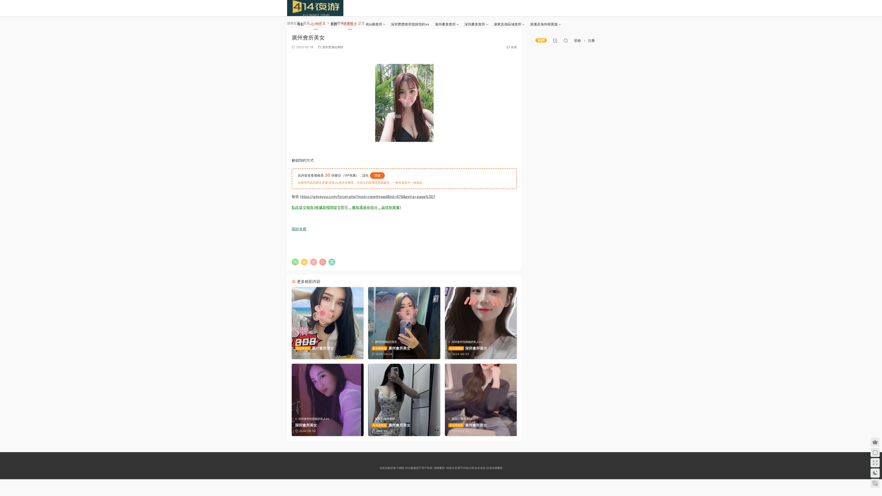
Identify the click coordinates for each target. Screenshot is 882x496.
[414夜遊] (315, 8)
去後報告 (350, 24)
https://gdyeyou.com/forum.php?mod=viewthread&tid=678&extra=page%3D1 (367, 196)
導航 (300, 24)
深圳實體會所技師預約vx (410, 24)
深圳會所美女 (468, 348)
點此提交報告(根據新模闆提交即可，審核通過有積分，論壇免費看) (346, 207)
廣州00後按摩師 (385, 418)
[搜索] (565, 40)
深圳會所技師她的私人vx (467, 342)
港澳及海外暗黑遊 (544, 24)
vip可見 (316, 24)
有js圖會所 (374, 24)
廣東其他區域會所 (507, 24)
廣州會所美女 (315, 348)
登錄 (377, 175)
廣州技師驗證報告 (386, 342)
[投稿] (555, 40)
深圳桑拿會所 (474, 24)
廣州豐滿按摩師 (308, 342)
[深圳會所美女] (481, 311)
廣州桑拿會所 (445, 24)
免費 (333, 24)
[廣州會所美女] (328, 311)
